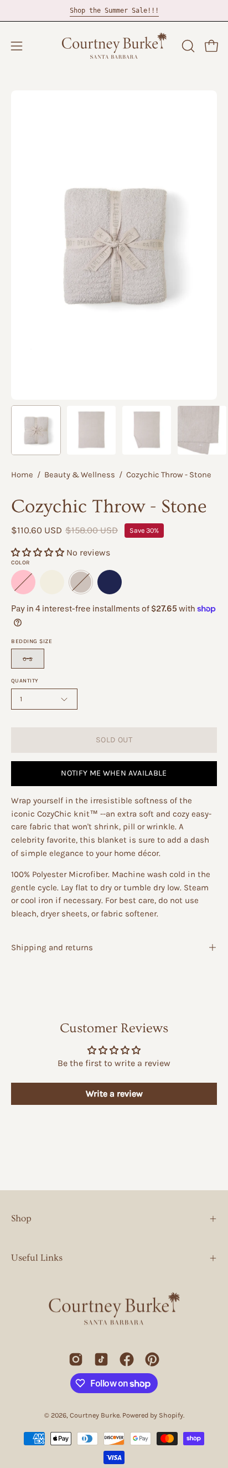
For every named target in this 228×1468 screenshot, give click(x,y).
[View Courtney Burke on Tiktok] (101, 1359)
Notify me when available (114, 773)
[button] (187, 46)
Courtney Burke (95, 1415)
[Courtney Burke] (114, 46)
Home (22, 475)
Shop (21, 1218)
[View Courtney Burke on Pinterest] (152, 1359)
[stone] (81, 582)
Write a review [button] (114, 1093)
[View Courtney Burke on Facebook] (126, 1359)
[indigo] (109, 582)
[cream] (52, 582)
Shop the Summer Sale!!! (114, 10)
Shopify (171, 1415)
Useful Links (37, 1257)
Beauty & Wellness (79, 475)
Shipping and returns (52, 947)
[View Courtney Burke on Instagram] (76, 1359)
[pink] (23, 582)
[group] (114, 10)
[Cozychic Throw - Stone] (36, 430)
